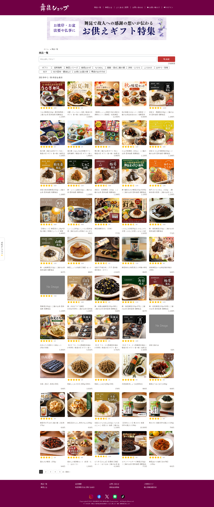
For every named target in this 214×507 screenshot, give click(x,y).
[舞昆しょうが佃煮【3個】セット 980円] (79, 249)
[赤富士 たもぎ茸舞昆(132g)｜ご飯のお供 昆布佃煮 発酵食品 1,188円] (161, 132)
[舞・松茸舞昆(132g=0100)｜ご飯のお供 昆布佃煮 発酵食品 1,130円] (161, 288)
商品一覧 (97, 7)
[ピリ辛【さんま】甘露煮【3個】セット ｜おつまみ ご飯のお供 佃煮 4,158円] (107, 443)
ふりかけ (148, 68)
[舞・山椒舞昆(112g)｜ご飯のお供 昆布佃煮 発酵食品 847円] (52, 249)
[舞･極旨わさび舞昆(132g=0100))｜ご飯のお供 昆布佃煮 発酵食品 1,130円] (134, 171)
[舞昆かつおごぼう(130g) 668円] (161, 365)
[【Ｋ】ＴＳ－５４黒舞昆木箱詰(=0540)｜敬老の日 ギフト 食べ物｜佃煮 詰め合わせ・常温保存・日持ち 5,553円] (79, 327)
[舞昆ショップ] (54, 7)
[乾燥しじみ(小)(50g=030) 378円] (107, 365)
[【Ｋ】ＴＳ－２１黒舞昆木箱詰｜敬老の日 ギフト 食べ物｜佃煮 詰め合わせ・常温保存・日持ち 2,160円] (134, 327)
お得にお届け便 (81, 72)
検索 (167, 59)
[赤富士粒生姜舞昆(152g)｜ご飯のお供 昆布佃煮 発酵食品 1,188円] (52, 171)
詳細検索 (171, 63)
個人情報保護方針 (150, 487)
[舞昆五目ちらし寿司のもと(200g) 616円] (79, 404)
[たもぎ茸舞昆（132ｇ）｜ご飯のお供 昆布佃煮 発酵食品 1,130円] (134, 132)
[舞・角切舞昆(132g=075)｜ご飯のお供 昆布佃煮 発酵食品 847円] (134, 288)
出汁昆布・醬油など (62, 72)
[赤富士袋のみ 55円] (161, 324)
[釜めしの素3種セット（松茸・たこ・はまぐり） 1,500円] (79, 443)
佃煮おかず (86, 68)
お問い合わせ (138, 7)
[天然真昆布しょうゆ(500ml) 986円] (134, 365)
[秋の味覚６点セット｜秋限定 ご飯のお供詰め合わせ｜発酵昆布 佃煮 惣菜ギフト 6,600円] (134, 94)
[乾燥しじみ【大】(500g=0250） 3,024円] (79, 365)
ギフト (45, 68)
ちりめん (99, 68)
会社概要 (78, 484)
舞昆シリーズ (72, 68)
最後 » (68, 472)
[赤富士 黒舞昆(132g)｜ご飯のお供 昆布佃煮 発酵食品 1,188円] (161, 94)
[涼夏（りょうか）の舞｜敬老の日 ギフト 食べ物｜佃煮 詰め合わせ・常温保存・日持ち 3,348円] (79, 94)
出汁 (45, 72)
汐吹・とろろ (134, 68)
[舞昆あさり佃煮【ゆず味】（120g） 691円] (161, 443)
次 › (63, 472)
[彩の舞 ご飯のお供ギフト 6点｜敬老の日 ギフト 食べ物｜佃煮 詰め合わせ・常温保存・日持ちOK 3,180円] (52, 132)
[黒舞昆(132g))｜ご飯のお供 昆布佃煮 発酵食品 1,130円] (52, 285)
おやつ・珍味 (162, 68)
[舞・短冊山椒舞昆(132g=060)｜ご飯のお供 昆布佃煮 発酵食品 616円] (107, 288)
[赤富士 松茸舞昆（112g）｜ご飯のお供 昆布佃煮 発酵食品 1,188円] (107, 171)
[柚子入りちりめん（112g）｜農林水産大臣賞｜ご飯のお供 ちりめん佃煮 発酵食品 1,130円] (161, 171)
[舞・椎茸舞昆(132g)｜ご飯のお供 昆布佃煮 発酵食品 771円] (161, 210)
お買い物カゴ (154, 7)
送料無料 (58, 68)
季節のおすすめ (98, 72)
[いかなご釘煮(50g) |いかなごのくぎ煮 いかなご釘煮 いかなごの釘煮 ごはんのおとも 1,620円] (134, 210)
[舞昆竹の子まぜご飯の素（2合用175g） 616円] (52, 404)
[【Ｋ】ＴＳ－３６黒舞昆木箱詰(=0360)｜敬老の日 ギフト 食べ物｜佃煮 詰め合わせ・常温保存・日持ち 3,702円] (107, 327)
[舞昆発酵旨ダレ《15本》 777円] (107, 210)
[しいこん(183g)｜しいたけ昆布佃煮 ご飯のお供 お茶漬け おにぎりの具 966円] (79, 210)
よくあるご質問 (122, 7)
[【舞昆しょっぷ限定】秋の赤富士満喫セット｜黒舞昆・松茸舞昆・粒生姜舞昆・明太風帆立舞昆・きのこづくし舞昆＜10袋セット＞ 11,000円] (107, 94)
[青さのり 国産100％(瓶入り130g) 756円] (161, 404)
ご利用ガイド (149, 484)
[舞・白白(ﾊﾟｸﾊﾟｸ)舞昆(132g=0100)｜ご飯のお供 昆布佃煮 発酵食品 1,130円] (79, 288)
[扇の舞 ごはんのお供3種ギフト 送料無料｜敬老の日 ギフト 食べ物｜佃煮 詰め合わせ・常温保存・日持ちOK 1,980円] (79, 132)
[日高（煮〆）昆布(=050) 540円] (52, 365)
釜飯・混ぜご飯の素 (116, 68)
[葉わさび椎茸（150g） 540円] (52, 443)
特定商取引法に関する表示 (84, 487)
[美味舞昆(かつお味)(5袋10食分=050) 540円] (161, 249)
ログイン (169, 7)
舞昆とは (108, 7)
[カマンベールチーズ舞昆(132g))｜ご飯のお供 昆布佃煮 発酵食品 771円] (134, 443)
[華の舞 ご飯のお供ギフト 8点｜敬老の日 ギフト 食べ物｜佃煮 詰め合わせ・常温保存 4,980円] (107, 132)
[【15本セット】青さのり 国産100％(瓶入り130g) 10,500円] (134, 404)
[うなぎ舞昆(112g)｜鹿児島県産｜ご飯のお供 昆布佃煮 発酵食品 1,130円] (52, 94)
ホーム (46, 49)
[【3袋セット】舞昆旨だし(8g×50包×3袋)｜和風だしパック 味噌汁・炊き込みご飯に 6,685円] (52, 210)
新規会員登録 (114, 487)
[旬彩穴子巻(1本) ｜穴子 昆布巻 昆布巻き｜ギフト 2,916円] (107, 249)
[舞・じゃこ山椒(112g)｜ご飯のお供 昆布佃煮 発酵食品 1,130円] (79, 171)
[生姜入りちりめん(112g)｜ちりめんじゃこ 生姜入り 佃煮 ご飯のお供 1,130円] (107, 404)
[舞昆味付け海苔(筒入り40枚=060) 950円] (134, 249)
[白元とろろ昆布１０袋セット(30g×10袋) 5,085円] (52, 327)
